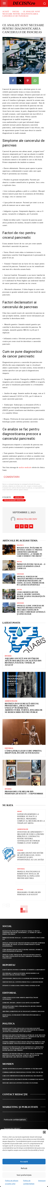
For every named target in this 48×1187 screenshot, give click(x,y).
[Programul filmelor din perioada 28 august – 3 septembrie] (24, 773)
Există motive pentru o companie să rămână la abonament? (23, 969)
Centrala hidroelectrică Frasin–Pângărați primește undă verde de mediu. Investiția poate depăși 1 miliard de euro (23, 1042)
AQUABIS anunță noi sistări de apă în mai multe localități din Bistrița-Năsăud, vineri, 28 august (23, 661)
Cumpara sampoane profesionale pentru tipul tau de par (22, 1072)
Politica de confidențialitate (15, 1120)
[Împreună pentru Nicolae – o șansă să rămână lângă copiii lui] (8, 565)
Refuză (24, 1168)
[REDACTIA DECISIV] (14, 519)
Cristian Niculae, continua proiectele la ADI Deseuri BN (22, 982)
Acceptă (24, 1161)
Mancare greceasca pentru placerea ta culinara (20, 1083)
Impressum (42, 1180)
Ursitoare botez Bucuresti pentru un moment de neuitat (23, 1079)
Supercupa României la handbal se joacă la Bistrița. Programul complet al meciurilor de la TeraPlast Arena (31, 818)
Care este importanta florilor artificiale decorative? (22, 1075)
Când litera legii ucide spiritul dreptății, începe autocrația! (23, 752)
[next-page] (7, 905)
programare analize (14, 500)
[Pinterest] (27, 80)
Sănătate (20, 574)
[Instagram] (22, 526)
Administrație (11, 701)
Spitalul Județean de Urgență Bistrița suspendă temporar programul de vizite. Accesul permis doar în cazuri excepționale (30, 581)
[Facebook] (13, 80)
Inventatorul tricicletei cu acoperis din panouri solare (23, 978)
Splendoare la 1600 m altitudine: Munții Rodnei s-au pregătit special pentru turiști (20, 974)
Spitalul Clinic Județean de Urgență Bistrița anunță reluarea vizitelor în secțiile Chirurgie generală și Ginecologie (31, 610)
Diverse (8, 656)
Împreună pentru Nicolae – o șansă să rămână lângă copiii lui (31, 566)
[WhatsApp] (35, 80)
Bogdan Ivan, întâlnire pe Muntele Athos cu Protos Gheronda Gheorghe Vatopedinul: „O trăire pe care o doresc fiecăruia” (29, 552)
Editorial (9, 748)
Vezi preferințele (24, 1175)
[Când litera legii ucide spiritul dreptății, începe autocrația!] (24, 732)
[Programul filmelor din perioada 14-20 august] (8, 892)
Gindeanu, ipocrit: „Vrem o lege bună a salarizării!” (21, 1002)
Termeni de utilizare (12, 1129)
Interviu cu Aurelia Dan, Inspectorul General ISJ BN (21, 985)
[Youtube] (31, 526)
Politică (20, 545)
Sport (19, 811)
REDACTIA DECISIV (27, 519)
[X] (20, 80)
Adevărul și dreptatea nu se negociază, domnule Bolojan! (23, 1011)
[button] (44, 1132)
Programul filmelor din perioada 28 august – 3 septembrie (24, 792)
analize (19, 497)
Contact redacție (15, 1094)
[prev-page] (4, 905)
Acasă (5, 12)
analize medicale (25, 467)
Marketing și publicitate (20, 1107)
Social (15, 12)
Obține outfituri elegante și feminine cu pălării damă (22, 1068)
